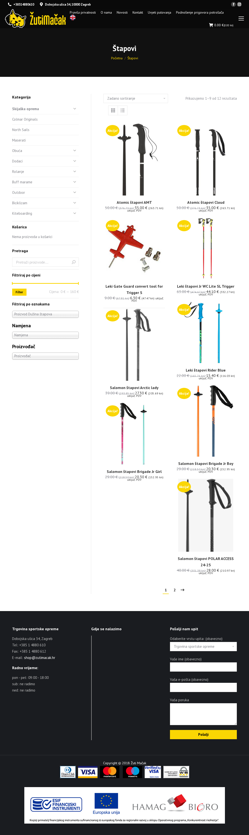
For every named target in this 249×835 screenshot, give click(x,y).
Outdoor (18, 192)
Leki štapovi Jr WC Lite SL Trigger (205, 286)
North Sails (20, 129)
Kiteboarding (22, 213)
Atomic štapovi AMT (134, 202)
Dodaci (17, 161)
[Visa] (88, 777)
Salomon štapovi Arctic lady (134, 387)
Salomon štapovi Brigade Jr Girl (134, 471)
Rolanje (18, 171)
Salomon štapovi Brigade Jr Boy (205, 463)
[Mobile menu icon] (241, 18)
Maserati (19, 140)
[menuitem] (83, 12)
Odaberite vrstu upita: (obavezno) (196, 638)
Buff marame (22, 182)
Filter (19, 292)
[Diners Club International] (68, 777)
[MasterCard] (110, 777)
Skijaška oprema (25, 109)
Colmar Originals (25, 119)
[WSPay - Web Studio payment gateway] (176, 777)
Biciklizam (19, 203)
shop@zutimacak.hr (39, 657)
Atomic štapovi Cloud (205, 202)
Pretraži (73, 262)
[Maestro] (132, 777)
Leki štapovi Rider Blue (206, 370)
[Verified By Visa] (152, 777)
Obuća (17, 150)
